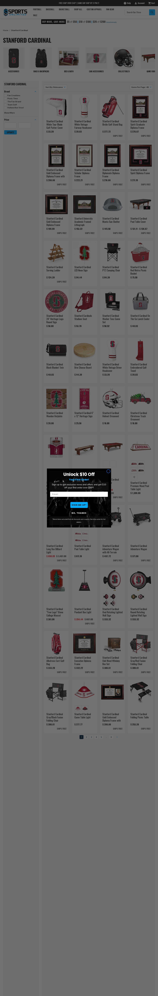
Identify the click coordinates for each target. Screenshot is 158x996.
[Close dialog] (108, 471)
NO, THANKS (79, 513)
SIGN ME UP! (79, 504)
